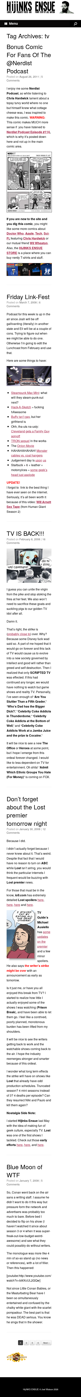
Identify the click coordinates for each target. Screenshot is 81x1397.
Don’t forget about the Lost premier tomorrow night (27, 810)
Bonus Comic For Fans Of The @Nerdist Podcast (29, 58)
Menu (13, 23)
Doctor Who (15, 233)
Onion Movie (25, 446)
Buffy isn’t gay (20, 416)
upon (38, 460)
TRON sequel (20, 441)
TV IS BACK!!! (25, 533)
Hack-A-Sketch (21, 407)
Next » (46, 1342)
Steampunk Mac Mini (25, 393)
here (40, 900)
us (44, 460)
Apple (29, 233)
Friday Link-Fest (28, 296)
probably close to (19, 634)
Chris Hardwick (34, 238)
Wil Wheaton (39, 243)
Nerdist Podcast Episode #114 (28, 132)
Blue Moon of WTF (24, 1170)
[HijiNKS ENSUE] (40, 7)
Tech (38, 233)
